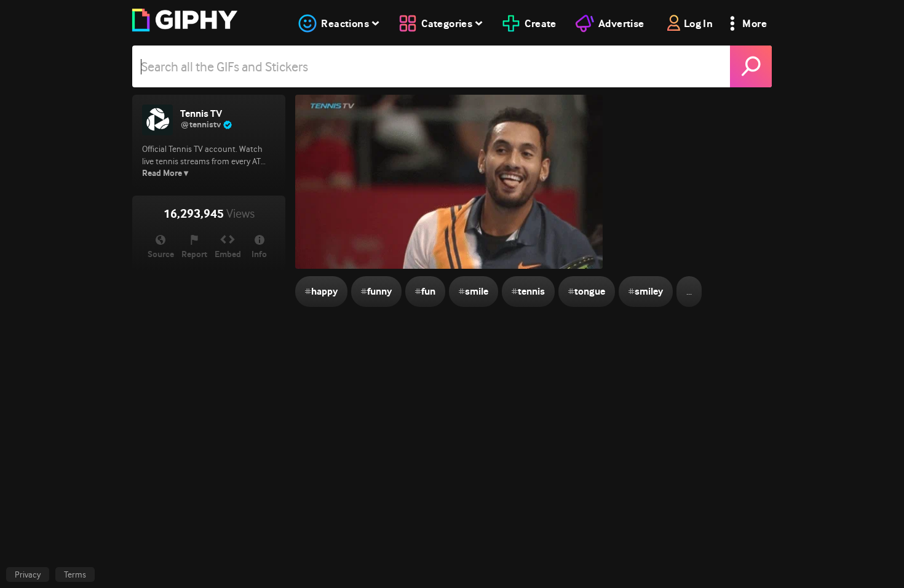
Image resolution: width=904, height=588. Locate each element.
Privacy (28, 574)
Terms (75, 574)
